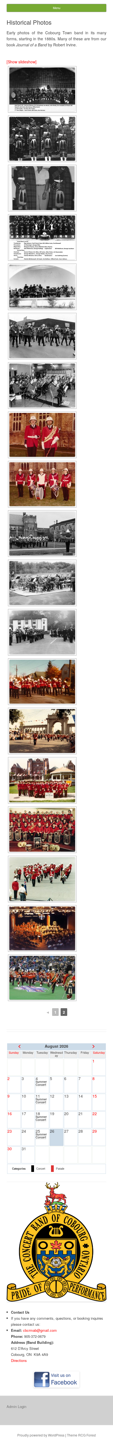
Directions (19, 1360)
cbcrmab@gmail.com (40, 1330)
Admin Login (16, 1406)
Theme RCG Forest (81, 1435)
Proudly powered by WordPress (40, 1435)
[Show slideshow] (21, 61)
